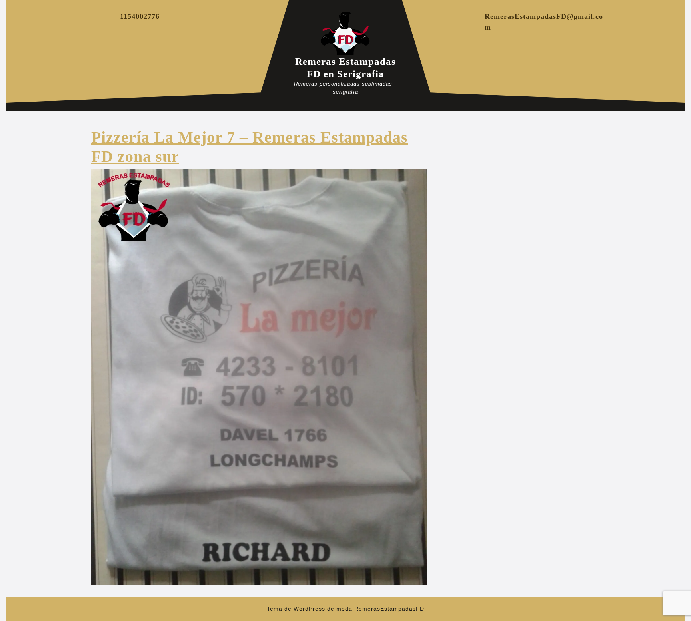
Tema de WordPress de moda (309, 608)
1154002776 (140, 16)
